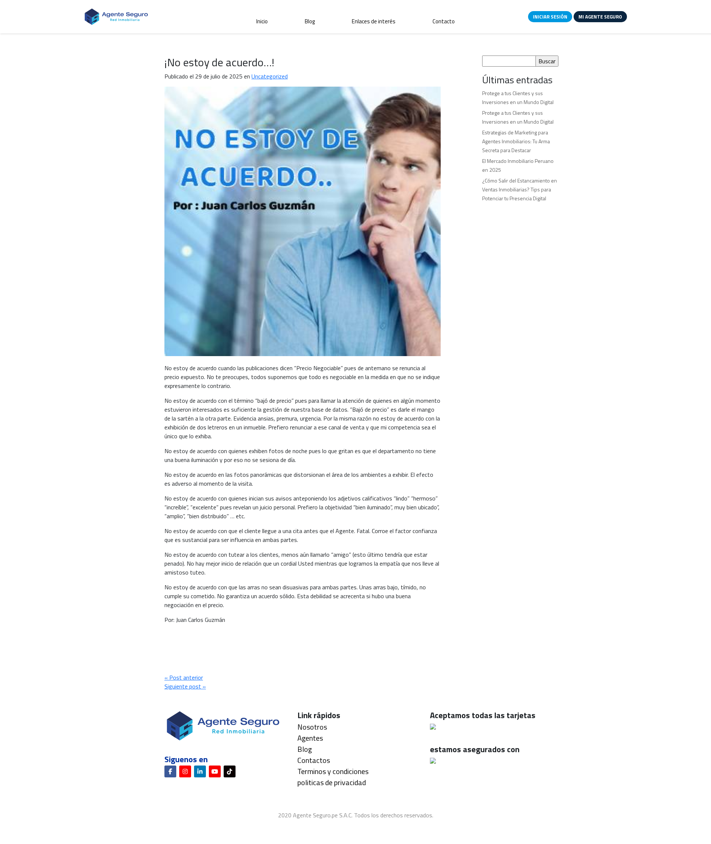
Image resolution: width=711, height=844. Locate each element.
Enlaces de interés (373, 21)
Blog (310, 21)
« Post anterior (183, 677)
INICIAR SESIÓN (550, 16)
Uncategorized (269, 76)
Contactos (313, 760)
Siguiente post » (185, 686)
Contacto (444, 21)
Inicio (262, 21)
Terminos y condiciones (332, 771)
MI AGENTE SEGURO (600, 16)
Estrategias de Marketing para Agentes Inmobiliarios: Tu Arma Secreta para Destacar (516, 141)
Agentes (310, 738)
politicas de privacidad (331, 782)
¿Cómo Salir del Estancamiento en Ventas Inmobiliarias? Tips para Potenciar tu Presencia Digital (519, 189)
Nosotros (312, 727)
